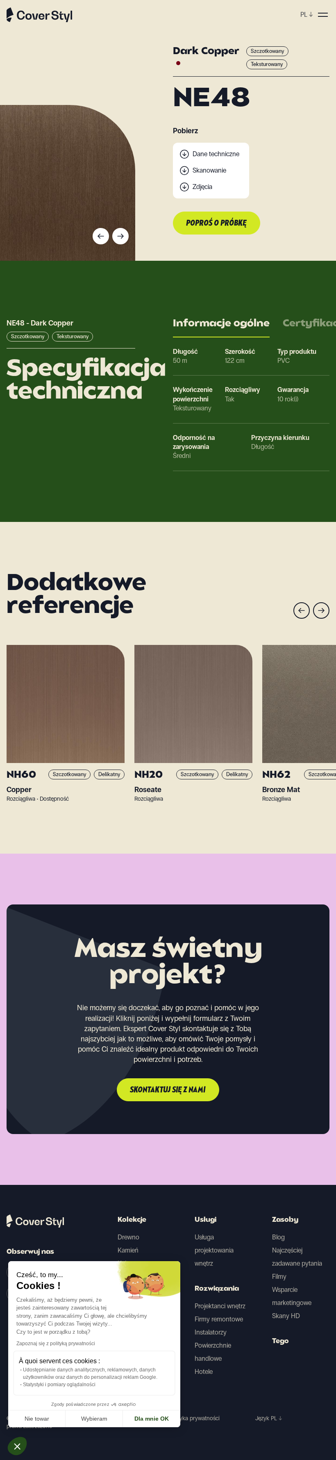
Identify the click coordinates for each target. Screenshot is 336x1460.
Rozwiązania (217, 1289)
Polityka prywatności (194, 1418)
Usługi (205, 1220)
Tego (280, 1341)
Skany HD (286, 1316)
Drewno (128, 1237)
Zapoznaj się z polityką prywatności (55, 1343)
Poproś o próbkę (216, 223)
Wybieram (94, 1418)
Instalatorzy (211, 1332)
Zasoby (285, 1220)
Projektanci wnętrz (220, 1306)
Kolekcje (132, 1220)
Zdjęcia (202, 187)
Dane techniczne (216, 154)
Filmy (279, 1276)
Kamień (128, 1250)
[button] (17, 1446)
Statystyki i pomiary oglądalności (59, 1384)
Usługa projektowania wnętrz (214, 1250)
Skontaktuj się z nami (168, 1090)
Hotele (204, 1372)
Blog (278, 1237)
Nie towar (37, 1418)
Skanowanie (209, 170)
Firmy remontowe (219, 1319)
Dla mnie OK (151, 1418)
